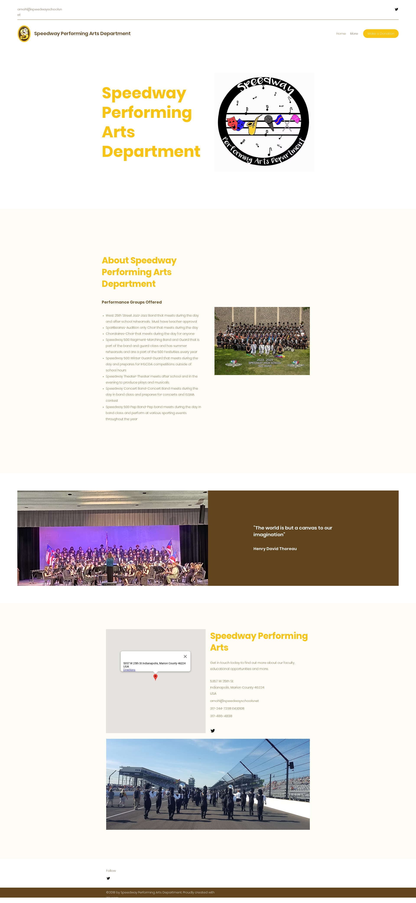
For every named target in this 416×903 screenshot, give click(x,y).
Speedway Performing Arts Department (82, 33)
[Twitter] (396, 9)
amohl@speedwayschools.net (234, 700)
